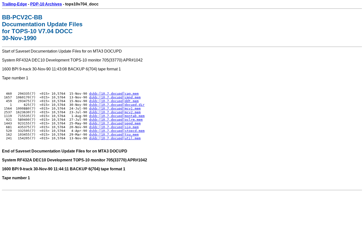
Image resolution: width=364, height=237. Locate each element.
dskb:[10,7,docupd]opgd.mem (115, 123)
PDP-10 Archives (46, 4)
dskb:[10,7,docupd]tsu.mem (114, 134)
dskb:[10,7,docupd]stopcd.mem (117, 131)
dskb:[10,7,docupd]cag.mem (114, 93)
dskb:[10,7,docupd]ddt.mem (114, 101)
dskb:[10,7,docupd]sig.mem (114, 127)
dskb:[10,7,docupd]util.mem (115, 138)
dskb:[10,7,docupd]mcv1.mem (115, 108)
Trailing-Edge (14, 4)
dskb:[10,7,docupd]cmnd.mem (115, 97)
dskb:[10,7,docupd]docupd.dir (117, 105)
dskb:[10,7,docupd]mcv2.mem (115, 112)
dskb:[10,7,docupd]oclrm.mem (116, 119)
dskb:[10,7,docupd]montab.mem (117, 116)
